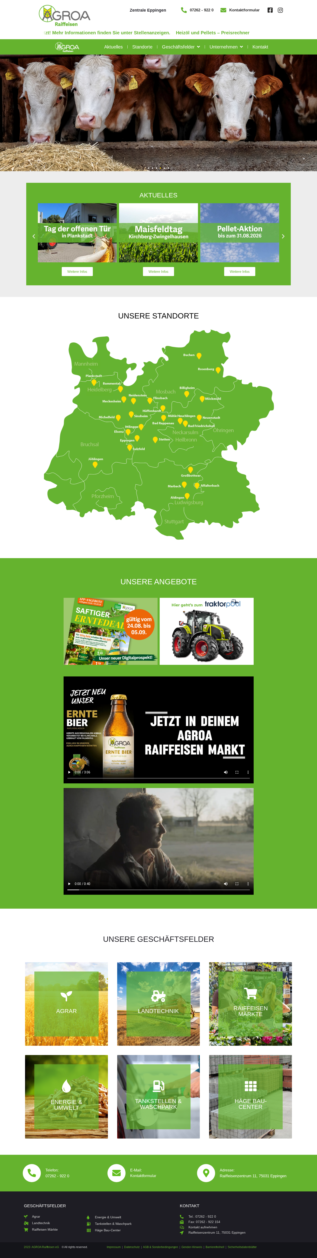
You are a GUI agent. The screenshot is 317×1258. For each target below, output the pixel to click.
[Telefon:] (32, 1173)
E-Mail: (136, 1170)
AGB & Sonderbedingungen (160, 1247)
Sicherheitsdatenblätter (242, 1247)
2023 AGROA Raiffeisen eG (41, 1247)
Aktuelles (113, 46)
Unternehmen (224, 46)
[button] (148, 168)
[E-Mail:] (116, 1173)
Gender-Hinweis (191, 1247)
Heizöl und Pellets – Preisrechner (183, 32)
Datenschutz (132, 1247)
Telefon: (51, 1170)
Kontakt (260, 46)
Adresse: (227, 1170)
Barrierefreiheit (215, 1247)
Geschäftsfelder (178, 46)
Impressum (114, 1247)
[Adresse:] (206, 1173)
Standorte (142, 46)
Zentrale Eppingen (148, 10)
